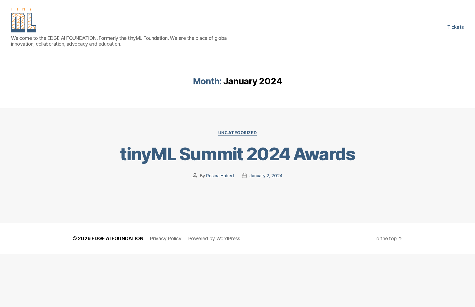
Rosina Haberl (220, 175)
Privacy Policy (165, 238)
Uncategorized (237, 132)
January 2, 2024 (265, 175)
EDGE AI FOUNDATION (117, 238)
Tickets (455, 27)
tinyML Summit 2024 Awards (237, 153)
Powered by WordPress (214, 238)
